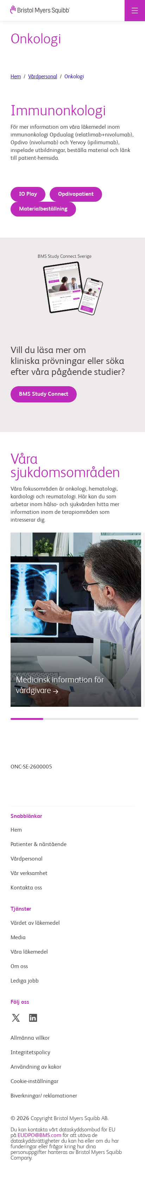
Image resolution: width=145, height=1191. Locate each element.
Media (18, 938)
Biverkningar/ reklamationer (44, 1096)
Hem (16, 76)
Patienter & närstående (39, 844)
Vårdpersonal (42, 76)
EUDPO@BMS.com (39, 1135)
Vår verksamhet (29, 873)
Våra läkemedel (29, 952)
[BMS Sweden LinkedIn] (33, 1018)
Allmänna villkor (30, 1038)
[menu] (135, 10)
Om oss (19, 967)
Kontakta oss (26, 888)
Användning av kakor (36, 1067)
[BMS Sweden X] (16, 1018)
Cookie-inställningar (35, 1081)
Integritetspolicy (30, 1053)
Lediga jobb (25, 981)
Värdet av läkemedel (35, 923)
